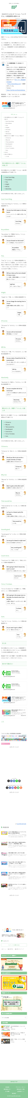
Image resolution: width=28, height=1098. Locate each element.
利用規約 (7, 1087)
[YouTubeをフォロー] (15, 787)
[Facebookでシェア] (11, 781)
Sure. (7, 150)
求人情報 (7, 1091)
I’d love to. (8, 138)
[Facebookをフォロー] (10, 787)
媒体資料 (14, 1093)
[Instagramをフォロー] (12, 787)
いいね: (7, 156)
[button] (19, 781)
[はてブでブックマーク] (14, 781)
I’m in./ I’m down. (10, 148)
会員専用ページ (20, 1091)
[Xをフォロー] (7, 787)
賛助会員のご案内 (21, 1089)
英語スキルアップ (6, 743)
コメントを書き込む (14, 945)
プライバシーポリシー (21, 1087)
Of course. (8, 129)
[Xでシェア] (8, 781)
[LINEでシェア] (16, 781)
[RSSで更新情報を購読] (21, 787)
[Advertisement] (14, 762)
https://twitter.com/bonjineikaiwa (16, 90)
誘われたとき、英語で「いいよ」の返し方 (14, 135)
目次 (12, 114)
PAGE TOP (14, 1081)
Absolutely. (8, 133)
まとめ (6, 152)
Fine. (7, 125)
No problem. (9, 123)
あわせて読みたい (9, 154)
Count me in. (9, 146)
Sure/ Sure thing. (10, 121)
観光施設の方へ (7, 1089)
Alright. (7, 127)
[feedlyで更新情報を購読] (18, 787)
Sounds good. (9, 144)
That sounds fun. (10, 142)
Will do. (7, 131)
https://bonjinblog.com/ (14, 84)
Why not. (8, 140)
